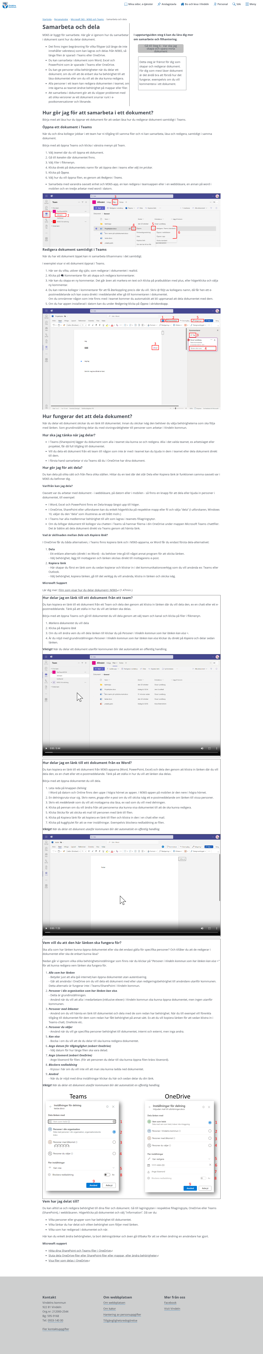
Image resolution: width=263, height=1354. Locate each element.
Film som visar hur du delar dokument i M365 (89, 590)
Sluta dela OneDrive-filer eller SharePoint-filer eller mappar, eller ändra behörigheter (104, 1255)
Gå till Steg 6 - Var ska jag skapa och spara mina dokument (161, 48)
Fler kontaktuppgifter (55, 1329)
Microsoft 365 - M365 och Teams (87, 19)
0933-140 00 (55, 1320)
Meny (253, 4)
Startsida (47, 19)
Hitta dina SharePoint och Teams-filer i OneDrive (81, 1250)
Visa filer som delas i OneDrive (69, 1260)
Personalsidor (61, 19)
